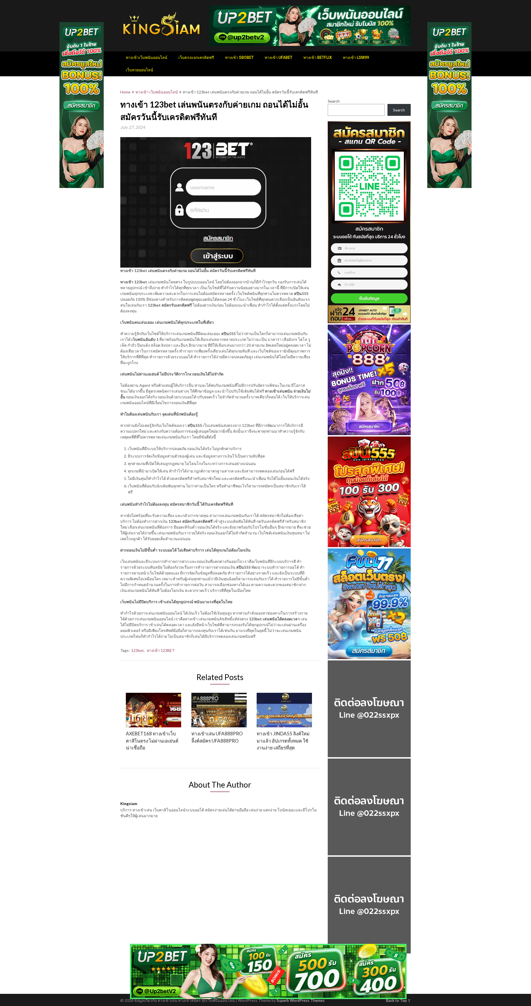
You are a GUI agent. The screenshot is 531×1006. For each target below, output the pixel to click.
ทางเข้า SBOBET (239, 57)
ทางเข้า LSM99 (356, 57)
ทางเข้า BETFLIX (317, 57)
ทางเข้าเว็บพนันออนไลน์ (146, 57)
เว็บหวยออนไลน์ (139, 70)
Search (334, 101)
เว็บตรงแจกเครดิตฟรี (196, 57)
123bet (137, 650)
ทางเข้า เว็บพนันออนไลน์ (157, 92)
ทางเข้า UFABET (278, 57)
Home (125, 92)
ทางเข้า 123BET (161, 650)
